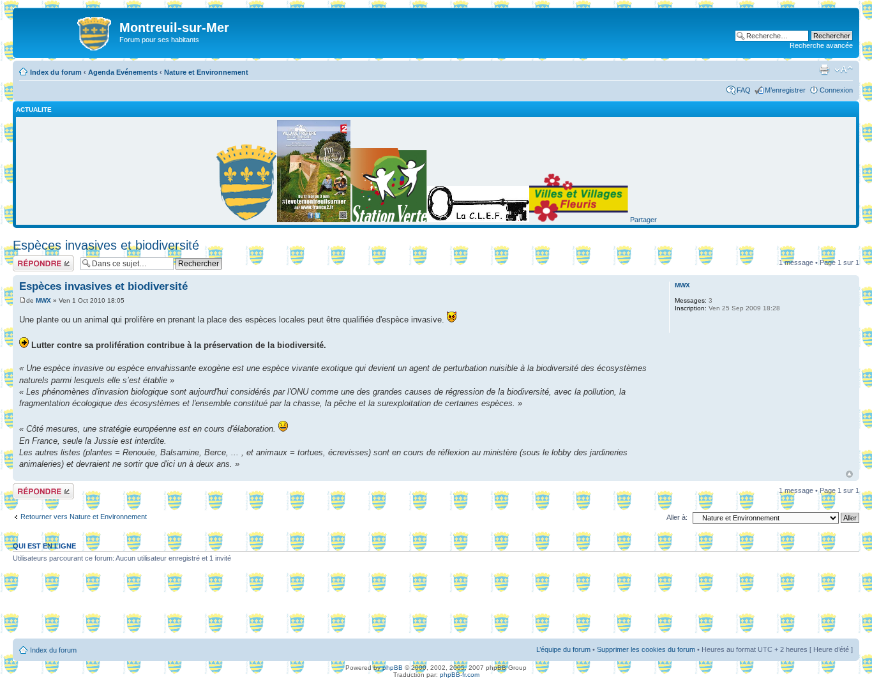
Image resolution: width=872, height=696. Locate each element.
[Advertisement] (436, 605)
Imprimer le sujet (824, 69)
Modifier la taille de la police (843, 69)
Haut (849, 474)
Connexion (836, 90)
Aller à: (677, 517)
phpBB (392, 667)
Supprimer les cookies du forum (646, 649)
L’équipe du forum (563, 649)
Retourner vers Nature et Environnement (83, 516)
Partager (643, 219)
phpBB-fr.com (459, 674)
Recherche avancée (821, 45)
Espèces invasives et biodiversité (106, 245)
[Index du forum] (67, 31)
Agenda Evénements (123, 72)
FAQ (744, 90)
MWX (43, 300)
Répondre (28, 259)
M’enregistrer (785, 90)
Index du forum (56, 72)
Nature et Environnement (206, 72)
